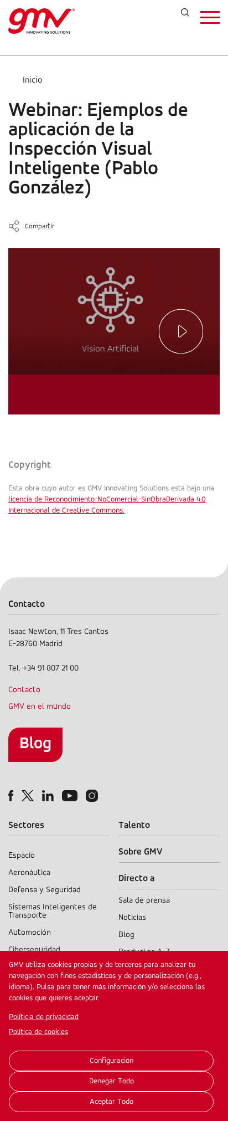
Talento (134, 825)
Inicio (32, 80)
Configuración (111, 1061)
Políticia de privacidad (44, 1017)
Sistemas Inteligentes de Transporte (52, 911)
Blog (35, 744)
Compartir (39, 226)
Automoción (29, 933)
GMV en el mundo (39, 707)
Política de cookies (38, 1032)
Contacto (24, 690)
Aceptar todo (111, 1102)
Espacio (21, 856)
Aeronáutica (29, 873)
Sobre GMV (140, 852)
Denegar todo (111, 1081)
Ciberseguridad (34, 950)
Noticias (132, 918)
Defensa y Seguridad (44, 890)
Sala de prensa (144, 901)
